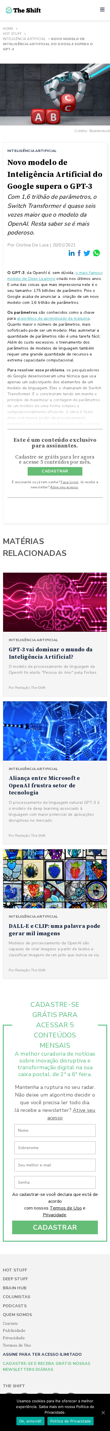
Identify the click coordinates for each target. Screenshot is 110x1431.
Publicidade (14, 1330)
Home (8, 28)
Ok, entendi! (30, 1421)
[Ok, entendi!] (103, 1412)
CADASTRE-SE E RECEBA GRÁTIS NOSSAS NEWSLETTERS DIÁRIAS (47, 1366)
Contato (10, 1323)
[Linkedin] (72, 252)
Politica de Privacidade (70, 1421)
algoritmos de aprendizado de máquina (53, 318)
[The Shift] (23, 10)
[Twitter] (87, 253)
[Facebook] (79, 253)
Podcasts (15, 1306)
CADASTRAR (55, 471)
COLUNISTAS (16, 1297)
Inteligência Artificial (24, 39)
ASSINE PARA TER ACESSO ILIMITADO (42, 1354)
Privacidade (54, 1215)
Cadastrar (55, 1227)
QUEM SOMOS (17, 1314)
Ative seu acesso (64, 487)
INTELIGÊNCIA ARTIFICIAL (31, 150)
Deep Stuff (15, 1279)
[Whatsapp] (96, 252)
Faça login (69, 482)
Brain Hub (15, 1288)
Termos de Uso (66, 1208)
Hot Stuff (12, 34)
